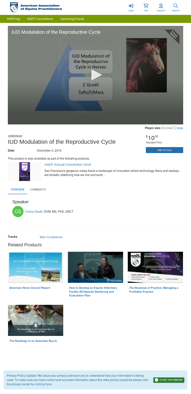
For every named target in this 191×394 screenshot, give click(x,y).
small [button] (168, 128)
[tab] (17, 189)
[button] (145, 7)
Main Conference (51, 237)
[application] (95, 75)
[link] (130, 7)
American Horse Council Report (29, 288)
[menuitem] (13, 19)
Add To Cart (165, 150)
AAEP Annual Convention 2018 (67, 164)
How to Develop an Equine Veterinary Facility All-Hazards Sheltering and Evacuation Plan (93, 291)
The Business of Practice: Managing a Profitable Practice (153, 289)
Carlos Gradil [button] (34, 211)
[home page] (43, 7)
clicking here (43, 384)
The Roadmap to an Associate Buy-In (33, 341)
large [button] (179, 128)
